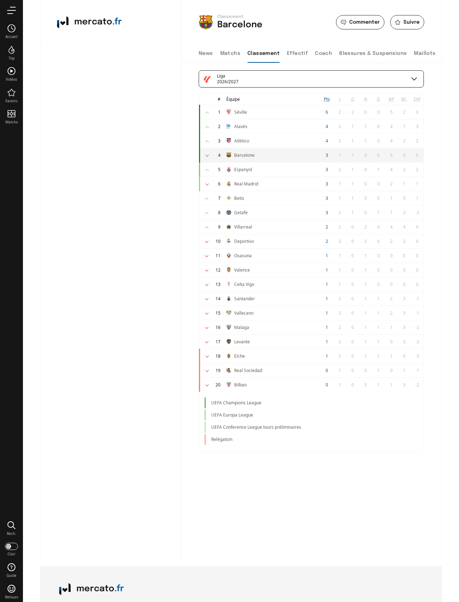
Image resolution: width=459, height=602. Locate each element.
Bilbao (240, 384)
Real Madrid (246, 184)
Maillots (424, 53)
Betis (239, 198)
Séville (240, 112)
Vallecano (244, 313)
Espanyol (243, 169)
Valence (242, 270)
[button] (11, 528)
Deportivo (244, 241)
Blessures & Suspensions (373, 53)
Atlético (241, 141)
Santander (244, 298)
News (206, 53)
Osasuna (243, 255)
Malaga (241, 327)
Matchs (230, 53)
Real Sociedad (248, 370)
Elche (239, 356)
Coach (323, 53)
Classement (263, 53)
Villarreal (243, 227)
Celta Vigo (244, 284)
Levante (242, 341)
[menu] (11, 10)
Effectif (297, 53)
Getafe (241, 212)
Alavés (240, 126)
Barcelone (244, 155)
